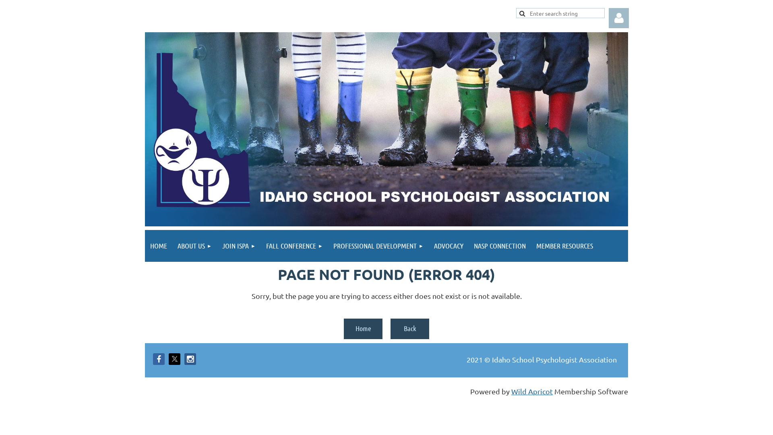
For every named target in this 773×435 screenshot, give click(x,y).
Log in (619, 18)
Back (410, 328)
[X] (174, 359)
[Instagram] (190, 359)
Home (363, 328)
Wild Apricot (532, 391)
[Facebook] (159, 359)
